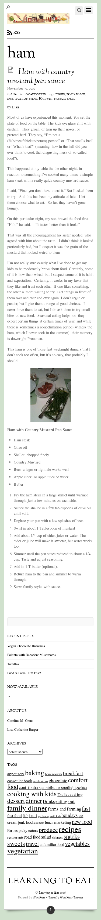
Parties (12, 830)
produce (48, 829)
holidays (69, 815)
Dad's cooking (69, 794)
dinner (60, 94)
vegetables (77, 843)
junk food (25, 822)
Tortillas (13, 663)
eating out (65, 801)
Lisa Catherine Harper (22, 729)
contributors (30, 787)
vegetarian (22, 851)
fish (25, 815)
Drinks (49, 801)
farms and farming (64, 809)
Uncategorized (34, 94)
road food (32, 837)
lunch (49, 822)
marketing (62, 822)
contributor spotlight (58, 787)
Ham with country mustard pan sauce (40, 76)
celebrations (40, 781)
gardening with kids (49, 816)
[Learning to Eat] (38, 21)
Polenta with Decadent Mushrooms (31, 654)
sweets (16, 843)
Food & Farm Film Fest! (24, 672)
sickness (57, 837)
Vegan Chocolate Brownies (26, 645)
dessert (16, 801)
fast (10, 99)
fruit (33, 815)
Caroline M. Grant (20, 720)
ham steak (29, 99)
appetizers (15, 773)
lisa (14, 94)
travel (32, 843)
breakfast (73, 773)
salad (46, 836)
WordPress (39, 897)
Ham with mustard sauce (57, 99)
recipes (70, 828)
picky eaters (28, 830)
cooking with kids (32, 793)
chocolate (58, 780)
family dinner (76, 94)
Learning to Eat (49, 893)
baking (34, 772)
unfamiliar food (52, 844)
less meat (38, 823)
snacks (72, 836)
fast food (14, 815)
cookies (81, 787)
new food (82, 821)
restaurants (15, 837)
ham (18, 99)
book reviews (53, 774)
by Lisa (13, 106)
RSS (16, 32)
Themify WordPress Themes (65, 897)
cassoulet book (19, 780)
